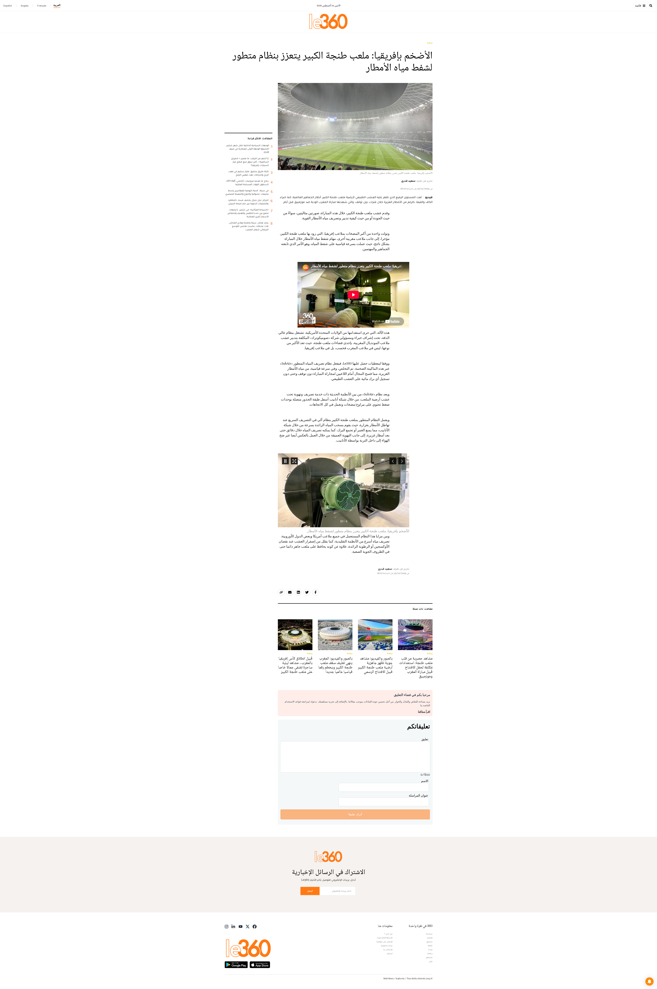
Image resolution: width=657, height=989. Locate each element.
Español (7, 5)
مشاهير (429, 957)
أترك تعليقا (355, 814)
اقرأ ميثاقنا (424, 711)
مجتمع (430, 941)
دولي (431, 961)
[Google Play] (236, 964)
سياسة (429, 934)
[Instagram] (226, 926)
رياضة (430, 43)
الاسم (424, 781)
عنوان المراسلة (418, 795)
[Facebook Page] (255, 926)
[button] (649, 981)
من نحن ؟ (388, 934)
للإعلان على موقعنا (384, 941)
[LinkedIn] (233, 926)
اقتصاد (430, 937)
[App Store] (260, 964)
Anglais (24, 5)
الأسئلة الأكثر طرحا (384, 937)
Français (41, 5)
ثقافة (430, 945)
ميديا (430, 949)
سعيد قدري (408, 180)
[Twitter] (248, 926)
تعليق (424, 739)
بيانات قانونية (386, 945)
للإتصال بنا (387, 949)
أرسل (310, 891)
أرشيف (389, 953)
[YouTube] (241, 926)
